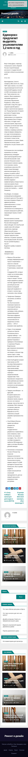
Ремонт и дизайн (10, 13)
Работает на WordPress (7, 744)
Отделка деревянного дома (11, 630)
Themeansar (14, 746)
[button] (18, 21)
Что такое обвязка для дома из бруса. (13, 538)
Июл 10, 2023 (8, 668)
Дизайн (5, 4)
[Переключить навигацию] (25, 21)
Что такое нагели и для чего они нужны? (13, 557)
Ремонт (5, 31)
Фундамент (13, 7)
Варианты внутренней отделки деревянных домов (13, 717)
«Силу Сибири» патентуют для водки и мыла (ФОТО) (9, 497)
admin (11, 52)
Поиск (4, 591)
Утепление (21, 750)
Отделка (11, 750)
